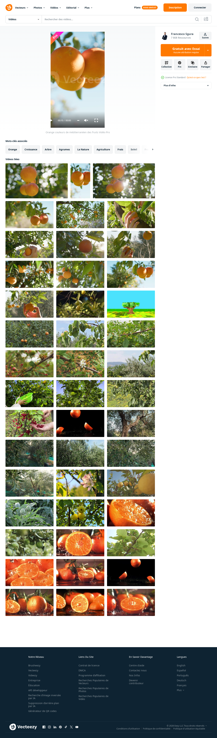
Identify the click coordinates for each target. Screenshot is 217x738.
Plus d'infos (170, 85)
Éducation (34, 685)
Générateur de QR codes (42, 711)
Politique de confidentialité (156, 728)
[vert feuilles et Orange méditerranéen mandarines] (80, 274)
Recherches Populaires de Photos (93, 690)
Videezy (32, 675)
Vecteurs (20, 7)
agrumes (64, 149)
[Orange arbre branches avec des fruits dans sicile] (29, 214)
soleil (134, 149)
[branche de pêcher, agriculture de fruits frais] (131, 542)
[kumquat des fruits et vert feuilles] (80, 304)
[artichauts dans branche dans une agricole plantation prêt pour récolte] (29, 512)
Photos (38, 7)
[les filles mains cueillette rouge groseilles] (29, 423)
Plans (137, 7)
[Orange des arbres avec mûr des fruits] (29, 333)
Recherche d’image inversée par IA (44, 697)
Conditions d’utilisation (128, 728)
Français (181, 685)
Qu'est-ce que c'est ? (196, 77)
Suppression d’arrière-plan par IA (43, 704)
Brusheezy (34, 665)
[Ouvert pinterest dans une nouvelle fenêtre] (60, 726)
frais (120, 149)
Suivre (205, 37)
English (181, 665)
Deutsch (181, 680)
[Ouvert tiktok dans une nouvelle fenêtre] (65, 726)
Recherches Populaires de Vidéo (93, 697)
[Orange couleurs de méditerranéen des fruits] (36, 180)
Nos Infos (134, 675)
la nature (83, 149)
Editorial (71, 7)
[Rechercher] (197, 19)
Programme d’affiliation (92, 675)
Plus (87, 7)
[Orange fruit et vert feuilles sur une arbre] (80, 244)
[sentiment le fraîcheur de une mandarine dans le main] (29, 304)
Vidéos (54, 7)
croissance (31, 149)
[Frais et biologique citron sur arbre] (29, 393)
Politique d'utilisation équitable (189, 728)
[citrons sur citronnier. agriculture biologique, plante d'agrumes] (131, 483)
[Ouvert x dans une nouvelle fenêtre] (71, 726)
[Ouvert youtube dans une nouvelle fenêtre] (76, 726)
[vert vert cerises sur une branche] (131, 333)
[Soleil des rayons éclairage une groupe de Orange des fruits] (124, 180)
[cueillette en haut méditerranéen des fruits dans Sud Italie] (131, 214)
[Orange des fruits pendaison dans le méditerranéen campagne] (80, 214)
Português (183, 675)
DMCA (82, 670)
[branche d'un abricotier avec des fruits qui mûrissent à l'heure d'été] (80, 333)
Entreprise (34, 680)
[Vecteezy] (8, 7)
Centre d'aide (136, 665)
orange (12, 149)
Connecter (200, 7)
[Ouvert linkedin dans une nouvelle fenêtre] (55, 726)
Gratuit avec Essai (186, 50)
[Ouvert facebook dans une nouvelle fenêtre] (44, 726)
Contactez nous (138, 670)
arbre (48, 149)
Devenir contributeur (136, 682)
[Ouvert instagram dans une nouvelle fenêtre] (49, 726)
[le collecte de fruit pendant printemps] (131, 244)
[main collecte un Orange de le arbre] (29, 244)
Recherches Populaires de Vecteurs (93, 682)
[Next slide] (149, 149)
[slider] (78, 120)
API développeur (37, 690)
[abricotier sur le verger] (131, 363)
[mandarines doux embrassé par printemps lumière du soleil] (29, 274)
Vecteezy (33, 670)
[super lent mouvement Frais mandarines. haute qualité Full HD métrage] (80, 423)
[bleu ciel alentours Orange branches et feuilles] (131, 274)
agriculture (103, 149)
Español (181, 670)
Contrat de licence (89, 665)
